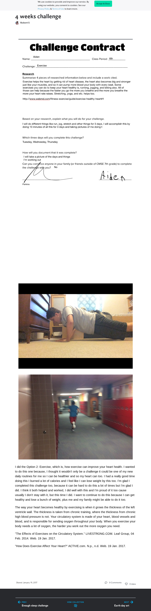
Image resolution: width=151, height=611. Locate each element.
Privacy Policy (44, 9)
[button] (106, 582)
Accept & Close (103, 4)
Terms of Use (58, 9)
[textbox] (75, 299)
